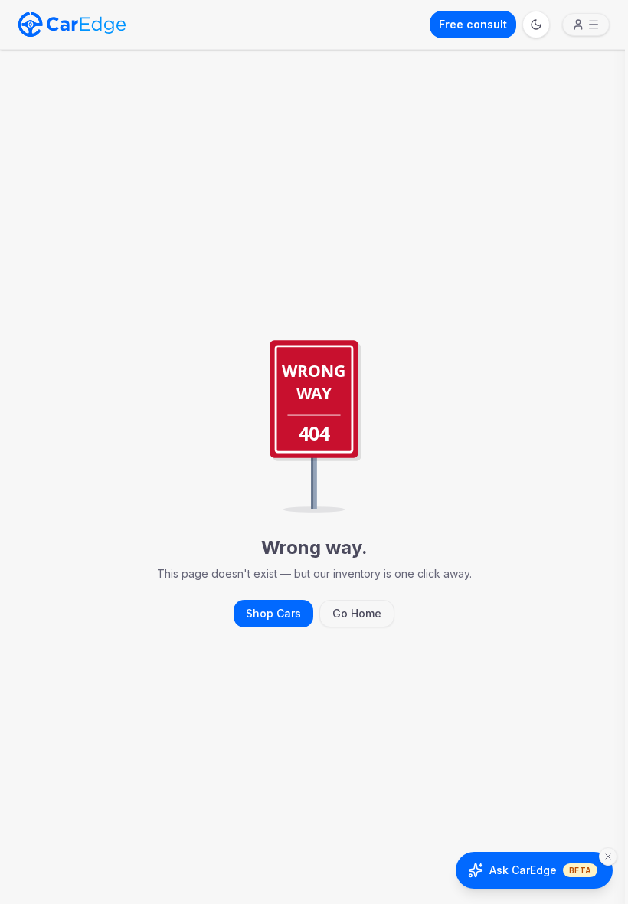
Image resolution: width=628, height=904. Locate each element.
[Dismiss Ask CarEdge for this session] (608, 856)
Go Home (356, 613)
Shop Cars (273, 613)
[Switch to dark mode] (536, 24)
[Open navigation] (586, 24)
